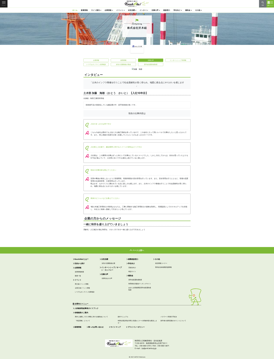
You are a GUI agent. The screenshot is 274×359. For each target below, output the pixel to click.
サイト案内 (95, 10)
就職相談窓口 (133, 259)
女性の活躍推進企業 (108, 263)
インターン (144, 10)
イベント (119, 10)
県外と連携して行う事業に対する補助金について (91, 317)
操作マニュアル (123, 317)
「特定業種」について (82, 320)
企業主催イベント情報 (82, 288)
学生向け (176, 10)
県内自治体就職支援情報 (163, 267)
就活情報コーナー (161, 263)
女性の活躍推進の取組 (123, 64)
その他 (197, 10)
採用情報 (123, 60)
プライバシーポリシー (136, 327)
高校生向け (132, 267)
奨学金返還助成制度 (150, 64)
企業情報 (108, 10)
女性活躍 (131, 10)
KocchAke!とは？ (81, 259)
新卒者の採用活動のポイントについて (173, 320)
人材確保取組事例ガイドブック (86, 308)
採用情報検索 (79, 272)
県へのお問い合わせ (96, 327)
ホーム (74, 10)
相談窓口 (166, 10)
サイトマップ (115, 327)
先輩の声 (155, 10)
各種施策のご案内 (81, 312)
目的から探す (79, 263)
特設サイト (132, 271)
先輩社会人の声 (107, 278)
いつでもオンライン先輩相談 (96, 64)
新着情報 (84, 10)
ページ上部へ (138, 250)
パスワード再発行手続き (169, 317)
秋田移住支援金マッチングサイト (139, 284)
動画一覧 (78, 276)
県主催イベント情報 (81, 284)
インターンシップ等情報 (178, 60)
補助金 (187, 10)
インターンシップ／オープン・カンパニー (111, 268)
